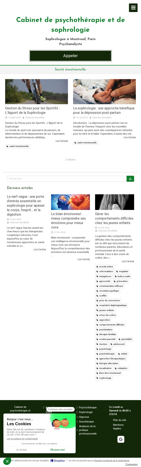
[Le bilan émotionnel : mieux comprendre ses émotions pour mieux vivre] (70, 202)
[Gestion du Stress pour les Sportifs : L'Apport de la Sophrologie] (36, 91)
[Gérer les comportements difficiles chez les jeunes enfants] (114, 202)
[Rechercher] (130, 179)
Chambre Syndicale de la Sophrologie (111, 460)
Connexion (132, 464)
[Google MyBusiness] (120, 439)
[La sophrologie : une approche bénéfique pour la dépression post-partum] (104, 91)
